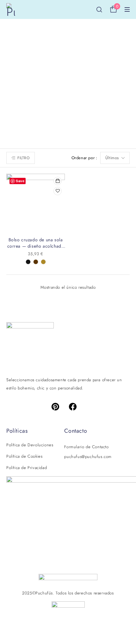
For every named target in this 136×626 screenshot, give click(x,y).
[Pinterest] (59, 406)
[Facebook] (77, 406)
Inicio (32, 81)
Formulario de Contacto (86, 447)
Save (20, 180)
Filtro (23, 158)
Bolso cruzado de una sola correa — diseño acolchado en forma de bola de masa (35, 246)
